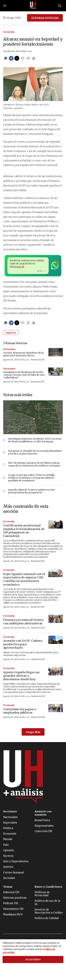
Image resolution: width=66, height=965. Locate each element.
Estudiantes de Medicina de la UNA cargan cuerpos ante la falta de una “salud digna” (24, 375)
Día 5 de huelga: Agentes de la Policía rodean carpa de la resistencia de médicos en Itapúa (34, 464)
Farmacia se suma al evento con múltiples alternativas (23, 621)
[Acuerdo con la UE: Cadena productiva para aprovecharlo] (55, 640)
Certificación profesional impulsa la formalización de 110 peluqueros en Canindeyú (24, 531)
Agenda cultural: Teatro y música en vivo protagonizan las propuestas (31, 491)
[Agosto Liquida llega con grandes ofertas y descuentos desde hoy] (55, 671)
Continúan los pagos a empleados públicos (19, 711)
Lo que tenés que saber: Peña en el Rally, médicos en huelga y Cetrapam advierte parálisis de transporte (31, 478)
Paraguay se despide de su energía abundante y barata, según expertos (35, 452)
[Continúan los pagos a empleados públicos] (55, 708)
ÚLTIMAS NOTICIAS (45, 18)
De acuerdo (33, 959)
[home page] (33, 6)
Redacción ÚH (37, 359)
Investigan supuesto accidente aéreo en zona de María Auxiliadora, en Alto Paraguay (34, 440)
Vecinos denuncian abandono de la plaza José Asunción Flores (23, 354)
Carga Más (33, 732)
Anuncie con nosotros (43, 813)
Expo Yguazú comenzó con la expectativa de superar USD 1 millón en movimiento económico (24, 579)
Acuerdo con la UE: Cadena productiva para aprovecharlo (22, 644)
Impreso (11, 332)
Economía (8, 32)
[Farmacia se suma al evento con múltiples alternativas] (55, 619)
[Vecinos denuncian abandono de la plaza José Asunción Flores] (55, 352)
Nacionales (9, 349)
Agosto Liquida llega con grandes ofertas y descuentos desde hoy (21, 675)
